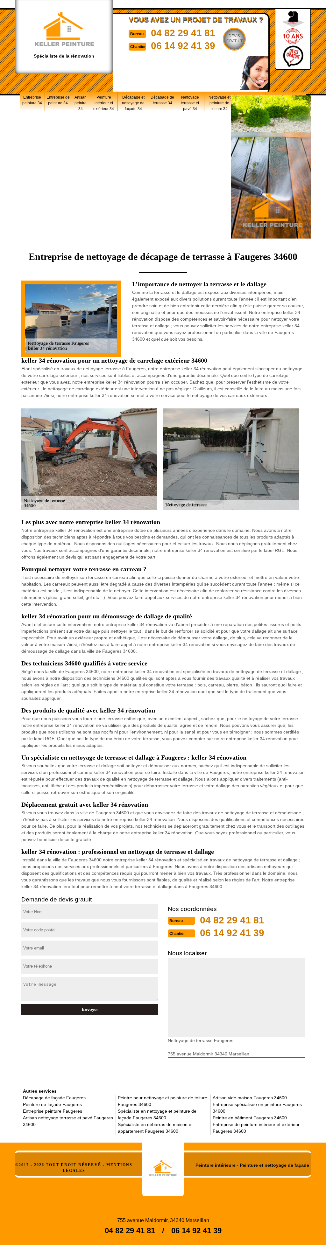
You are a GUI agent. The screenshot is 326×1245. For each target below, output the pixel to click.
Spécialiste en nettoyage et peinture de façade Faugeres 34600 (157, 1114)
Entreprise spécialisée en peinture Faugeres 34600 (257, 1108)
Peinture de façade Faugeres (52, 1104)
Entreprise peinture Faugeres (52, 1111)
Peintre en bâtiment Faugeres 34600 (250, 1117)
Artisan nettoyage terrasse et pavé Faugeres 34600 (68, 1121)
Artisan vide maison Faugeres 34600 (250, 1097)
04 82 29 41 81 (183, 33)
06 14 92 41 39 (183, 45)
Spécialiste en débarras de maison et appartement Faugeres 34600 (155, 1128)
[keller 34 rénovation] (163, 1165)
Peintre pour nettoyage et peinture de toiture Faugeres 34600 (162, 1101)
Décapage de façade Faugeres (54, 1097)
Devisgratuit (234, 38)
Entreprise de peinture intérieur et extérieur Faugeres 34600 (256, 1128)
